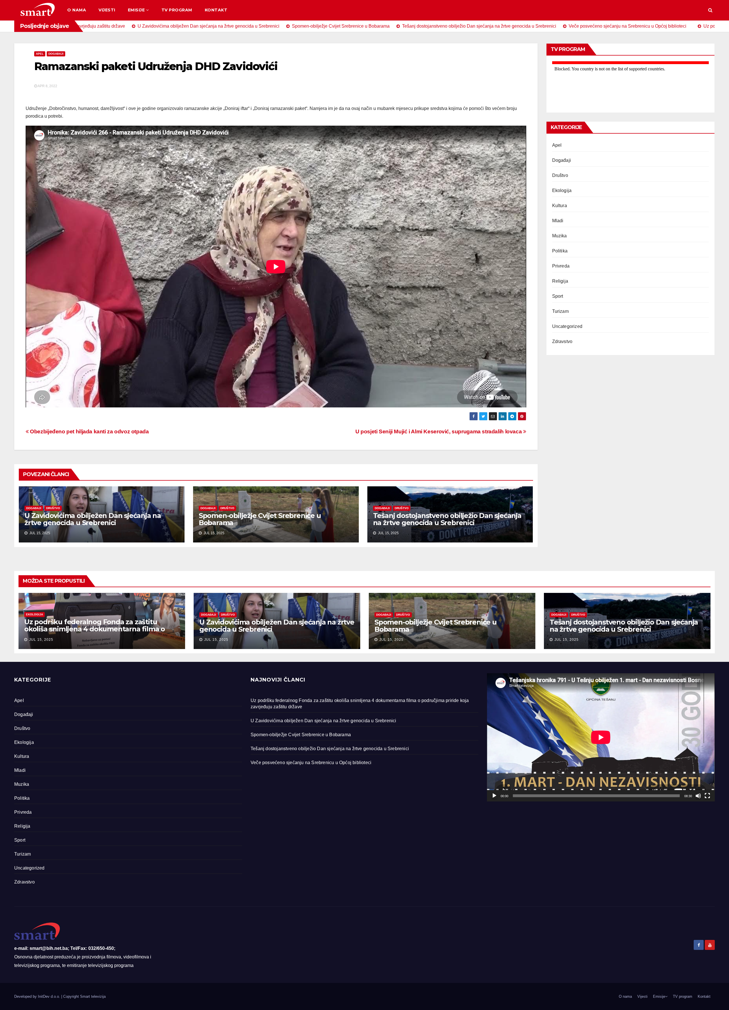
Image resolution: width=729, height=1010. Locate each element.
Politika (560, 250)
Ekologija (562, 190)
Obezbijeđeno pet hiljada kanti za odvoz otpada (89, 431)
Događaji (56, 53)
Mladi (558, 220)
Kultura (559, 205)
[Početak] (494, 796)
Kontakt (216, 10)
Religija (560, 281)
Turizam (560, 311)
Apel (40, 53)
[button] (710, 10)
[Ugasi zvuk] (698, 796)
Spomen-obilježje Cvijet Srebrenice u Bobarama (260, 519)
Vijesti (107, 10)
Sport (557, 296)
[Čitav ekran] (707, 796)
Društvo (53, 508)
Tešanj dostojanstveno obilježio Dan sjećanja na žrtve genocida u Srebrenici (447, 519)
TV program (176, 10)
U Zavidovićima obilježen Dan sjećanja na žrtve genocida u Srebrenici (92, 519)
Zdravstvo (562, 341)
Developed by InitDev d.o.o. (37, 996)
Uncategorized (567, 326)
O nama (76, 10)
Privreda (561, 266)
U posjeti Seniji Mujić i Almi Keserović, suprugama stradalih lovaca (439, 431)
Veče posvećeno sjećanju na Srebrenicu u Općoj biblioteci (311, 762)
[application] (601, 737)
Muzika (559, 235)
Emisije (136, 10)
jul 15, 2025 (41, 640)
